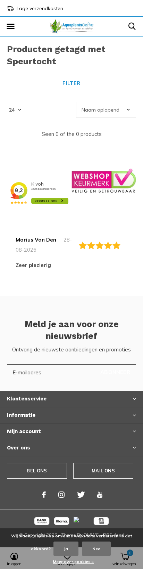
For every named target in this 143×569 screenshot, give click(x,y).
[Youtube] (99, 494)
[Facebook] (44, 494)
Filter (71, 83)
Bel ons (37, 470)
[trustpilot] (104, 180)
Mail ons (103, 470)
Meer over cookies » (73, 561)
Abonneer (115, 372)
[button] (10, 26)
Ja (66, 548)
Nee (96, 548)
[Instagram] (61, 494)
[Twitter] (81, 494)
